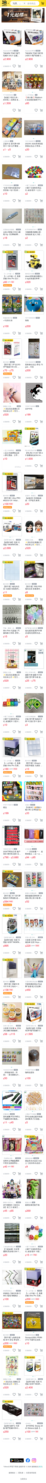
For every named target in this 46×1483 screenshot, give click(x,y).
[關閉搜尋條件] (24, 3)
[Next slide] (20, 81)
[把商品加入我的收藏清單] (14, 66)
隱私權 (20, 1472)
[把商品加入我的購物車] (19, 66)
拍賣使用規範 (31, 1472)
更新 (40, 1466)
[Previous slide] (3, 81)
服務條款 (12, 1472)
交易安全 (23, 1479)
